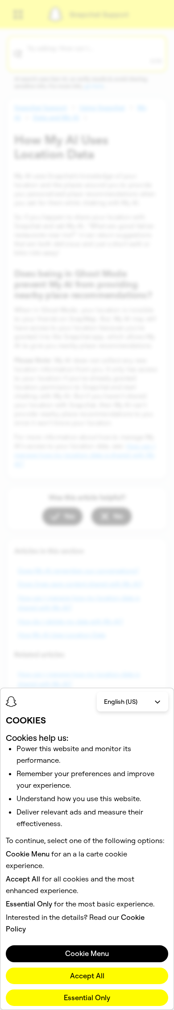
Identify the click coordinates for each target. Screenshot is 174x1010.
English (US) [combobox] (120, 702)
